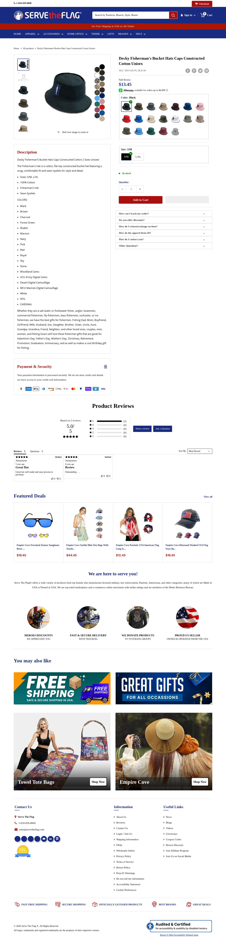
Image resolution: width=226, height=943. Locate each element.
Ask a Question (163, 428)
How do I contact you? (131, 239)
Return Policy (123, 867)
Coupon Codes (173, 839)
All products (28, 48)
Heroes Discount (174, 845)
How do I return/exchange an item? (138, 226)
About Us (121, 817)
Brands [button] (123, 34)
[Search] (173, 15)
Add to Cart (140, 200)
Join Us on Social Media (178, 856)
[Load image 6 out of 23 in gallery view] (23, 130)
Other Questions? (128, 245)
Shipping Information (127, 839)
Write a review (142, 428)
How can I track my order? (134, 213)
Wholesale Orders (125, 850)
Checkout (203, 3)
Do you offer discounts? (132, 220)
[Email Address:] (206, 70)
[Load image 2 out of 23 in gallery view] (23, 77)
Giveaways (171, 833)
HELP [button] (139, 34)
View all (208, 496)
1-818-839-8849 (23, 3)
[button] (187, 199)
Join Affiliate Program (182, 851)
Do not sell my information (130, 878)
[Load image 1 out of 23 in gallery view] (23, 65)
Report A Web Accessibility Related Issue (179, 935)
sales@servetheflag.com (31, 829)
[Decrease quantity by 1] (122, 189)
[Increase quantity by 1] (139, 189)
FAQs (119, 845)
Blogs (169, 822)
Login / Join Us (124, 833)
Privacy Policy (123, 856)
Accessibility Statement (128, 884)
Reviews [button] (18, 451)
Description (27, 152)
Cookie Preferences (126, 890)
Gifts (110, 34)
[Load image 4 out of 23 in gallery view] (23, 103)
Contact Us (122, 828)
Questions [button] (34, 451)
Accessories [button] (51, 34)
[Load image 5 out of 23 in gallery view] (23, 116)
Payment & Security (34, 366)
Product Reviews (113, 406)
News (169, 817)
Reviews (120, 822)
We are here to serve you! (113, 573)
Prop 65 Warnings (125, 873)
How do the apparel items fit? (135, 233)
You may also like (32, 660)
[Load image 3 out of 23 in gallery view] (23, 90)
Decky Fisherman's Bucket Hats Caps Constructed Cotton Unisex (161, 61)
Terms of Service (125, 862)
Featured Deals (30, 496)
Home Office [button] (75, 34)
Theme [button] (95, 34)
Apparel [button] (30, 34)
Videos (169, 828)
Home (17, 34)
